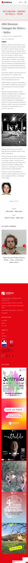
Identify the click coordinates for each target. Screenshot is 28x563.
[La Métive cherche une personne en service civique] (14, 538)
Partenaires (4, 336)
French (17, 561)
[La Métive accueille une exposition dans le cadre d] (14, 507)
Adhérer (3, 323)
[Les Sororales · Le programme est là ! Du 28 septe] (14, 383)
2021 (17, 201)
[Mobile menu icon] (25, 2)
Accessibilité (5, 313)
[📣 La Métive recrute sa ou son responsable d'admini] (14, 414)
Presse (3, 333)
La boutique (4, 320)
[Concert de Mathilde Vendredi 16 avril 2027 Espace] (14, 445)
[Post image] (14, 242)
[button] (3, 245)
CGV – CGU (4, 326)
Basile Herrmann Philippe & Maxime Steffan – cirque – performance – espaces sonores (14, 259)
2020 (15, 201)
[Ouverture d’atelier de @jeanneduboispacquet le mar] (14, 476)
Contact (3, 338)
